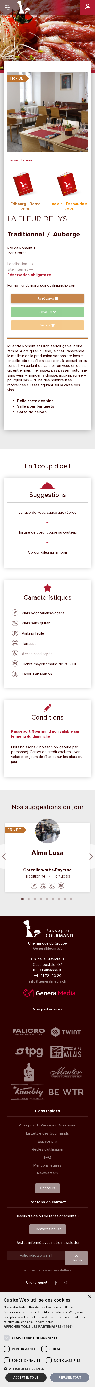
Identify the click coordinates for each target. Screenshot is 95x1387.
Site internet (17, 269)
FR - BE (16, 78)
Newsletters (47, 1173)
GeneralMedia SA (47, 948)
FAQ (47, 1157)
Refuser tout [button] (69, 1377)
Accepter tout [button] (25, 1377)
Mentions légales (47, 1165)
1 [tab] (22, 898)
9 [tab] (71, 898)
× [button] (89, 1297)
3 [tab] (34, 898)
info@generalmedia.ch (47, 981)
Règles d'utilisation (47, 1149)
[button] (47, 1326)
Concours (47, 1188)
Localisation (17, 263)
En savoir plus (43, 1322)
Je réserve (46, 298)
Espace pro (47, 1141)
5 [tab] (47, 898)
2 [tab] (28, 898)
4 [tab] (40, 898)
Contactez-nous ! (47, 1229)
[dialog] (47, 1339)
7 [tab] (59, 898)
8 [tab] (65, 898)
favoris (45, 325)
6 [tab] (53, 898)
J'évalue (46, 312)
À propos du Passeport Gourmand (47, 1125)
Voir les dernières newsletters (47, 1270)
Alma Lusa (47, 853)
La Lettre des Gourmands (47, 1133)
